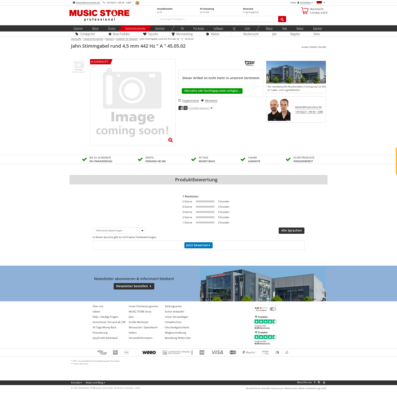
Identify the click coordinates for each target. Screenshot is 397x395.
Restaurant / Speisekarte (143, 327)
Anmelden (305, 2)
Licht (247, 28)
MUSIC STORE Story (140, 311)
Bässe (95, 28)
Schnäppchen (87, 33)
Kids (284, 28)
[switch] (273, 309)
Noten (300, 28)
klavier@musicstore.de (88, 2)
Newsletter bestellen (132, 286)
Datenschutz (291, 388)
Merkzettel (211, 100)
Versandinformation (140, 338)
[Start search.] (282, 19)
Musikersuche (251, 33)
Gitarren (78, 28)
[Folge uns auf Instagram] (319, 382)
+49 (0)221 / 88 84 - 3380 (309, 112)
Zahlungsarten (173, 306)
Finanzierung (100, 332)
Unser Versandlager (176, 317)
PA (182, 28)
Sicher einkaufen (174, 311)
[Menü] (276, 306)
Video (317, 33)
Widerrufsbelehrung (309, 388)
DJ (234, 28)
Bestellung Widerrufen (178, 338)
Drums (111, 28)
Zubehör (317, 28)
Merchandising (184, 33)
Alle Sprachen (291, 230)
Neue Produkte (121, 33)
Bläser (269, 28)
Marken (215, 33)
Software (218, 28)
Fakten (96, 311)
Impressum (277, 388)
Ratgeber (295, 33)
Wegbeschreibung (175, 332)
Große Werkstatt (138, 322)
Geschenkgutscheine (177, 327)
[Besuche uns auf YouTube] (324, 382)
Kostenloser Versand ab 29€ (109, 322)
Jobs (274, 33)
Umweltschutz (173, 322)
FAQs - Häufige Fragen (105, 317)
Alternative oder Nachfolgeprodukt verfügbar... (212, 90)
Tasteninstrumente (135, 28)
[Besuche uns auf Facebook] (315, 382)
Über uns (98, 306)
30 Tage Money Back (104, 327)
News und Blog (94, 382)
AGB (324, 388)
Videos (133, 332)
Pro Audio (198, 28)
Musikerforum (253, 388)
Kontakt (75, 382)
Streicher (160, 28)
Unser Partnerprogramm (143, 306)
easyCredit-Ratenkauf (105, 338)
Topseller (153, 33)
